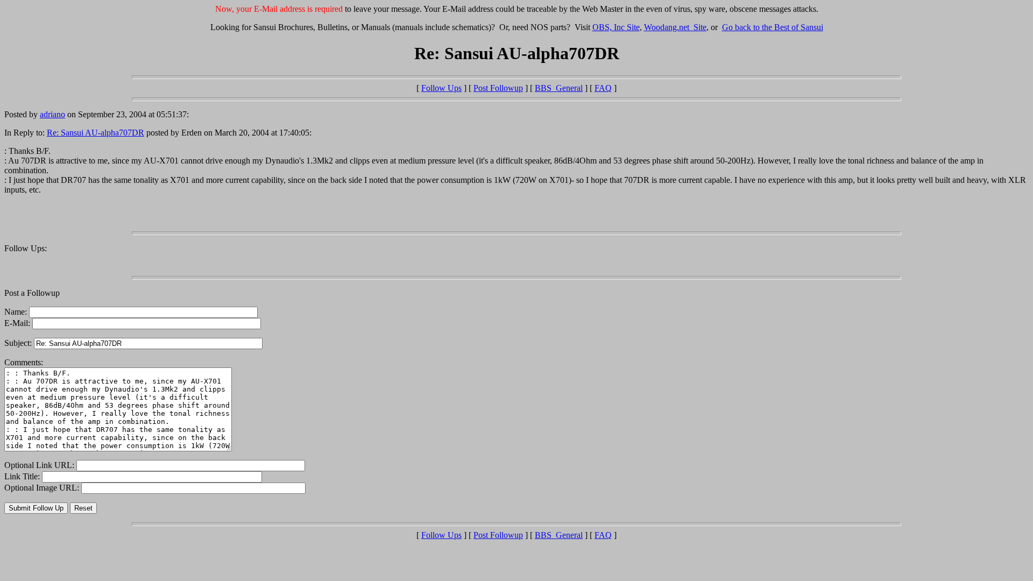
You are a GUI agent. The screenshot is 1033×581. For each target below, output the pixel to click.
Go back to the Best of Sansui (772, 27)
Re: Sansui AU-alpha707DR (95, 132)
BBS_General (559, 88)
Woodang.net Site (675, 27)
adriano (52, 114)
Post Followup (498, 88)
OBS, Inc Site (616, 27)
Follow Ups (441, 88)
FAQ (603, 88)
